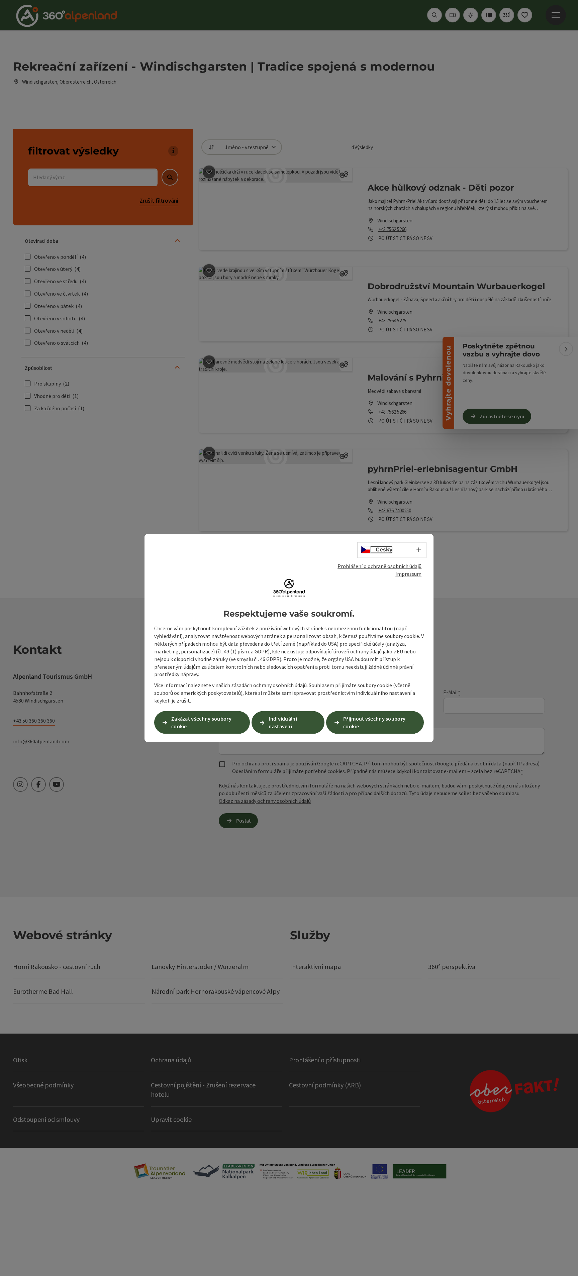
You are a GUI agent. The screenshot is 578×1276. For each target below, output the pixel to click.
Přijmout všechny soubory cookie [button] (374, 722)
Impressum (408, 573)
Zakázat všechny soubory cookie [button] (201, 722)
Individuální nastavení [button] (283, 722)
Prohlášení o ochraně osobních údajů (379, 566)
